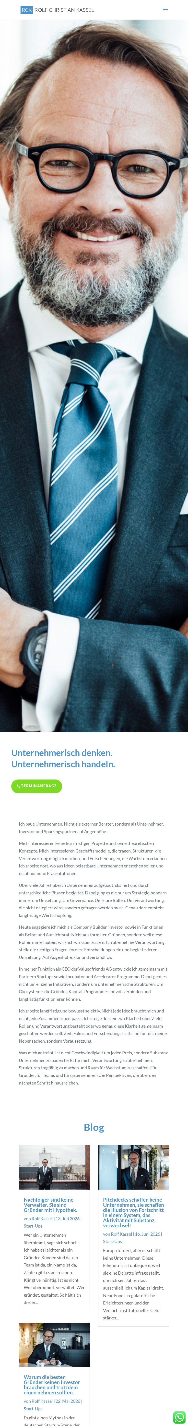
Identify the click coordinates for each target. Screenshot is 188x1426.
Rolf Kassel (42, 1218)
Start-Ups (33, 1226)
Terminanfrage (39, 786)
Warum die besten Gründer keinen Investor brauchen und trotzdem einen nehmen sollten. (52, 1384)
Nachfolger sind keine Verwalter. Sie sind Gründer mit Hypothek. (50, 1204)
